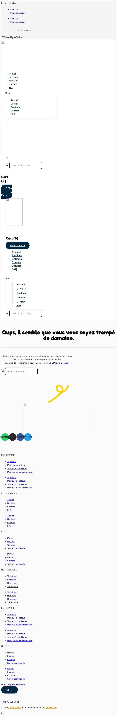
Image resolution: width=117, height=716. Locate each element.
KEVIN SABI (51, 707)
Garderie (11, 579)
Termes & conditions (17, 468)
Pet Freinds (15, 707)
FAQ (11, 87)
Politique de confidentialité (19, 472)
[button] (30, 93)
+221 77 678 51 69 (10, 702)
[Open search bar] (7, 160)
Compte (16, 262)
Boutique (13, 80)
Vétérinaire (12, 586)
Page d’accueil (61, 363)
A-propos (14, 9)
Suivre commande (17, 13)
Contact (13, 84)
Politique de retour (8, 3)
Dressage (12, 583)
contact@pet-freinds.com (13, 684)
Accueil (12, 73)
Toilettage (12, 576)
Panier (10, 538)
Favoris (10, 541)
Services (13, 77)
